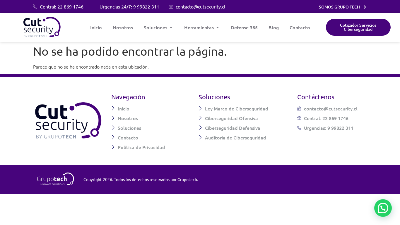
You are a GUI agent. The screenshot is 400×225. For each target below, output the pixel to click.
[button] (383, 208)
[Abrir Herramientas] (217, 27)
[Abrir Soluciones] (171, 27)
